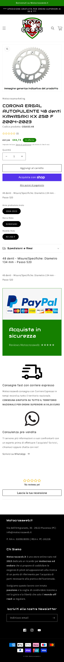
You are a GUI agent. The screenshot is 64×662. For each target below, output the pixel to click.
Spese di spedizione (23, 144)
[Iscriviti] (53, 618)
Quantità (6, 149)
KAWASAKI (11, 224)
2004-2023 (11, 211)
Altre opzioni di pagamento (32, 185)
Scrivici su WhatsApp (14, 453)
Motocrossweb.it (35, 656)
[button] (4, 28)
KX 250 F (10, 236)
